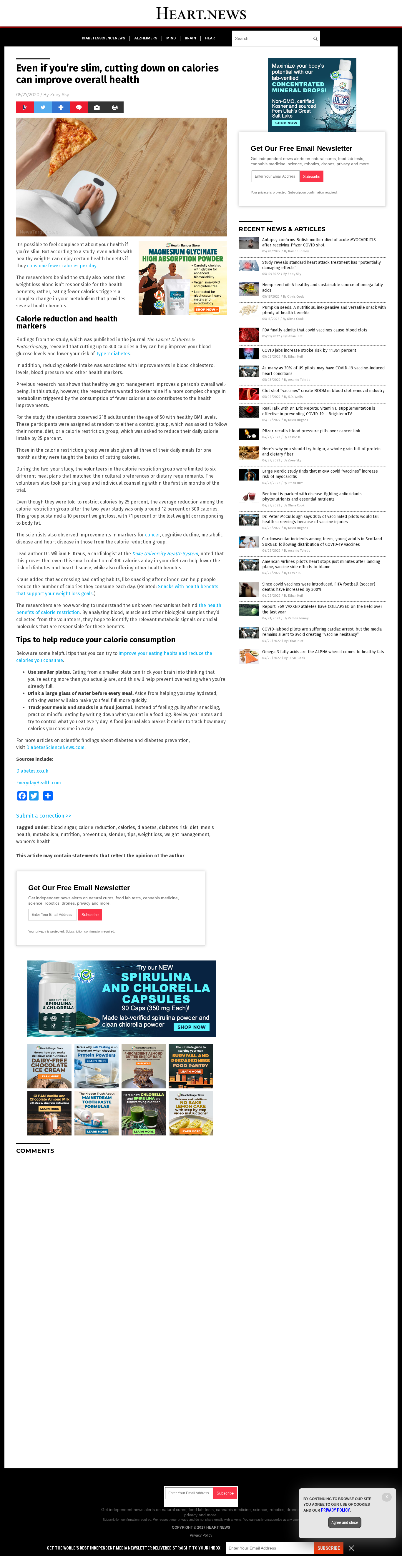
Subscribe (329, 1548)
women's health (33, 841)
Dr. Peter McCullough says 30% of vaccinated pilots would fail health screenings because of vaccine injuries (320, 519)
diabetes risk (173, 827)
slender (117, 834)
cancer (152, 535)
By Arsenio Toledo (297, 380)
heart (211, 38)
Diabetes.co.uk (32, 771)
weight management (187, 834)
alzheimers (145, 38)
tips (131, 834)
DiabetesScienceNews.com (55, 747)
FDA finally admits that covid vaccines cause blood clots (314, 330)
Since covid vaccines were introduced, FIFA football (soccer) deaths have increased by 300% (318, 587)
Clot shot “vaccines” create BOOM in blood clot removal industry (323, 390)
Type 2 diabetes (113, 353)
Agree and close (344, 1522)
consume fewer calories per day (61, 265)
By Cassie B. (292, 437)
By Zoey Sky (292, 274)
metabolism (45, 834)
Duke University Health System (165, 553)
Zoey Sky (59, 94)
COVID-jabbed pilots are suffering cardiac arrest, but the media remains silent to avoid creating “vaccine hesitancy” (322, 632)
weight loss (150, 834)
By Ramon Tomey (296, 251)
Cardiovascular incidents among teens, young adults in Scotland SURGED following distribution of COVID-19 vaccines (322, 541)
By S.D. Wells (293, 397)
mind (171, 38)
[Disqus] (121, 1232)
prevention (94, 834)
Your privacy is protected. (46, 931)
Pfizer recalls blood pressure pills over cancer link (311, 430)
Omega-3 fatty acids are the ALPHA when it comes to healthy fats (323, 651)
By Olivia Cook (293, 296)
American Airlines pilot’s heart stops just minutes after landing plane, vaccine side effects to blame (321, 564)
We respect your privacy (170, 1519)
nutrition (70, 834)
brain (190, 38)
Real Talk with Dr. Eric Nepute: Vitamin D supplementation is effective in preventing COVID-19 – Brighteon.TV (318, 411)
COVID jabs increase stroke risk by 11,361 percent (309, 350)
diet (194, 827)
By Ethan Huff (292, 336)
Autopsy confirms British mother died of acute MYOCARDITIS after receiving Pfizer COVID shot (319, 242)
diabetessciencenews (103, 38)
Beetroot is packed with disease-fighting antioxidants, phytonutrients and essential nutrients (312, 496)
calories (126, 827)
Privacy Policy (201, 1535)
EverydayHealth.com (38, 782)
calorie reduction (97, 827)
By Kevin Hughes (296, 420)
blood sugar (63, 827)
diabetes (147, 827)
